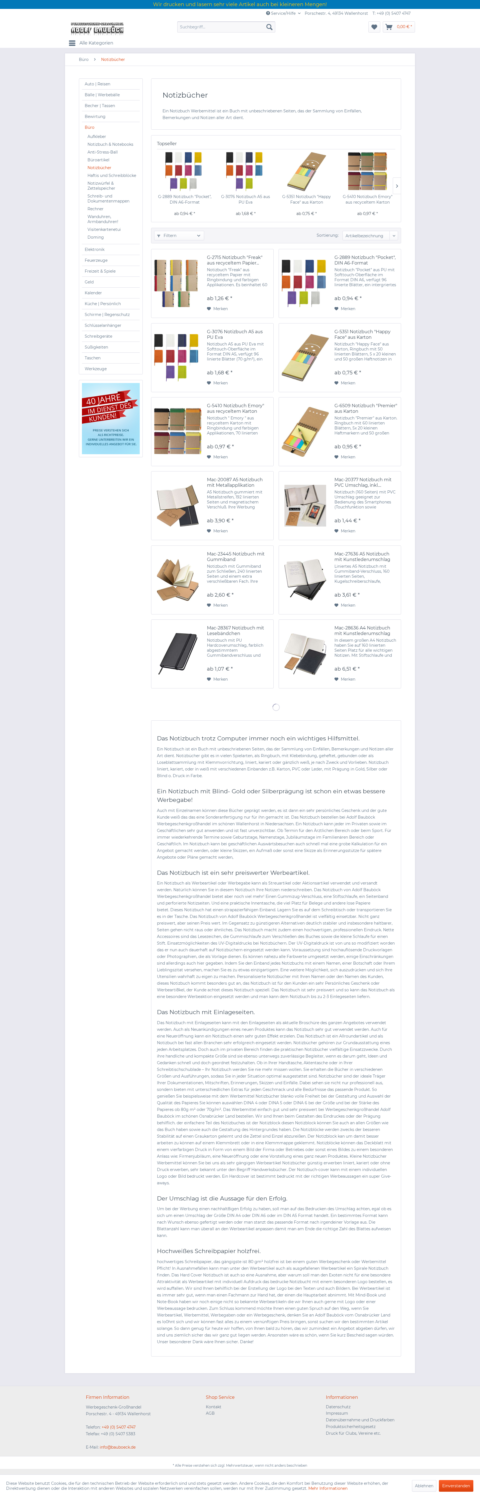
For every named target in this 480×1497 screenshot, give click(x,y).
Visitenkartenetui (104, 229)
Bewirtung (95, 116)
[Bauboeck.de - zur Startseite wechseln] (97, 28)
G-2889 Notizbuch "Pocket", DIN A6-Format (184, 199)
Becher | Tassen (100, 105)
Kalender (93, 292)
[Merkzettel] (374, 27)
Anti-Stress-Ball (103, 152)
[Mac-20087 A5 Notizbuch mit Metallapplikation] (177, 505)
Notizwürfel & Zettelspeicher (101, 186)
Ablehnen (424, 1485)
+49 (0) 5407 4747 (119, 1427)
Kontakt (213, 1406)
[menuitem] (226, 27)
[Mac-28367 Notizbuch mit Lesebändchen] (177, 654)
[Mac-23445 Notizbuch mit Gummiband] (177, 580)
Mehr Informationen (328, 1488)
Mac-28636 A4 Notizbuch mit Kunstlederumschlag (362, 630)
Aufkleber (97, 136)
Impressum (337, 1413)
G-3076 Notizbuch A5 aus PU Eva (245, 199)
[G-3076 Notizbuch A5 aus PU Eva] (246, 171)
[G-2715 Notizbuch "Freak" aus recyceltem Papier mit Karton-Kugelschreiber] (177, 283)
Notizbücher (99, 167)
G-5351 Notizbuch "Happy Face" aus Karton (306, 199)
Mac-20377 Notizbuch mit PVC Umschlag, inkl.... (363, 482)
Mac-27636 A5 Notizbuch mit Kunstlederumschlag (362, 556)
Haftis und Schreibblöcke (112, 175)
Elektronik (94, 249)
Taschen (93, 357)
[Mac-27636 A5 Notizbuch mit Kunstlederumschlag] (305, 580)
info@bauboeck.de (118, 1447)
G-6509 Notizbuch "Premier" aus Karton (365, 408)
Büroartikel (98, 159)
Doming (96, 237)
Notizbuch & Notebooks (110, 144)
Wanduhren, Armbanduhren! (103, 219)
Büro (89, 127)
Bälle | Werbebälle (102, 94)
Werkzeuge (96, 368)
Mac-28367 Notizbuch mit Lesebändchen (235, 630)
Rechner (96, 208)
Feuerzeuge (96, 260)
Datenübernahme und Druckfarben (360, 1419)
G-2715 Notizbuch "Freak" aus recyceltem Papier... (234, 260)
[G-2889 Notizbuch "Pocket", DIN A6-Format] (184, 171)
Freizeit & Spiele (100, 271)
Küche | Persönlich (103, 303)
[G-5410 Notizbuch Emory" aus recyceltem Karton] (368, 171)
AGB (210, 1413)
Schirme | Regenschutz (107, 314)
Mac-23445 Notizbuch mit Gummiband (236, 556)
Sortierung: (328, 235)
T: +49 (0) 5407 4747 (391, 13)
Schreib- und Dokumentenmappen (108, 199)
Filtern (169, 235)
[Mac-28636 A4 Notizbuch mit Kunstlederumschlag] (305, 654)
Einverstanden (456, 1485)
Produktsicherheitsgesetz (351, 1426)
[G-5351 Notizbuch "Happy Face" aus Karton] (306, 171)
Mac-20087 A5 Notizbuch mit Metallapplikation (235, 482)
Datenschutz (338, 1406)
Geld (89, 282)
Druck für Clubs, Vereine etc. (353, 1433)
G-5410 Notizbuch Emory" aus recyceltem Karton (367, 199)
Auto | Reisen (97, 84)
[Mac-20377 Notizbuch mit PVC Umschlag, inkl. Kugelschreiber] (305, 505)
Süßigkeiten (96, 347)
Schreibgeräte (98, 336)
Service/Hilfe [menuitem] (283, 13)
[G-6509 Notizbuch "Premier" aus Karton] (305, 431)
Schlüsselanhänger (103, 325)
